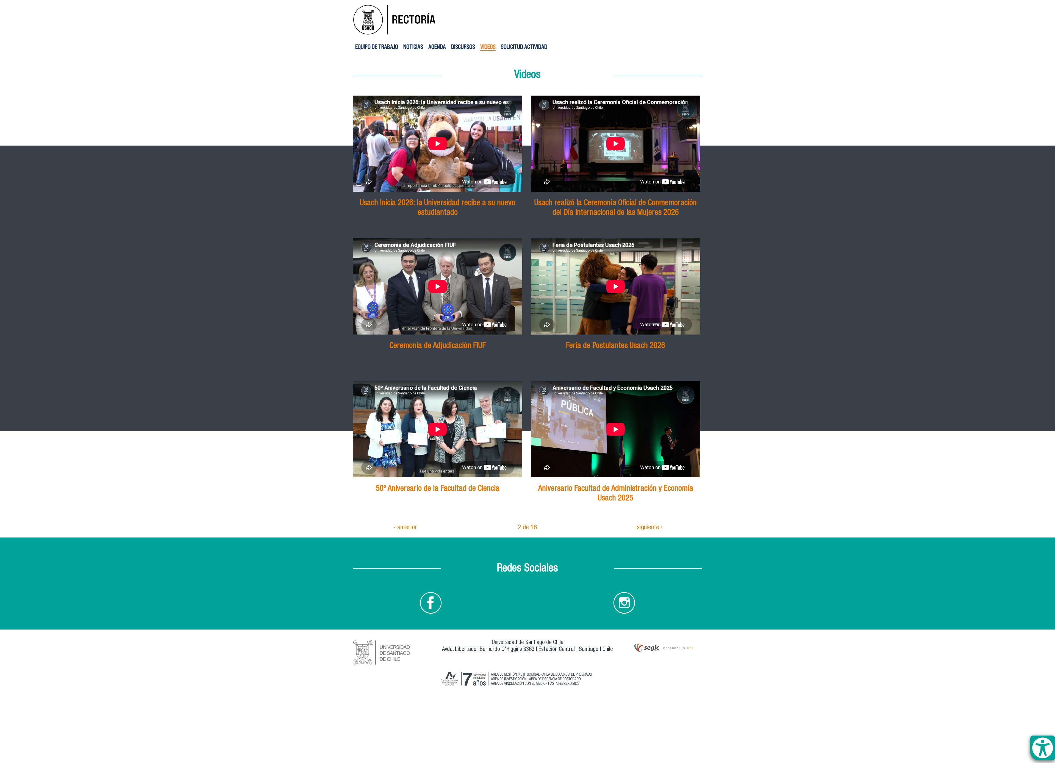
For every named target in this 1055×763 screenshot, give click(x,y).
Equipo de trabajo (376, 46)
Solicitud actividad (524, 46)
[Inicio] (408, 18)
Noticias (413, 46)
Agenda (437, 46)
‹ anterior (405, 528)
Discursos (463, 46)
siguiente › (649, 528)
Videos (488, 46)
